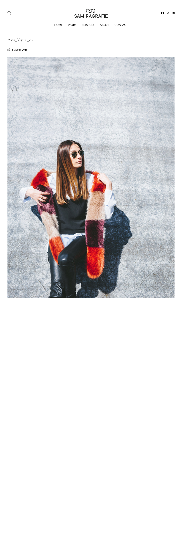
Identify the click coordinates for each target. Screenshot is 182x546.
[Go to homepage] (91, 13)
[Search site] (9, 13)
